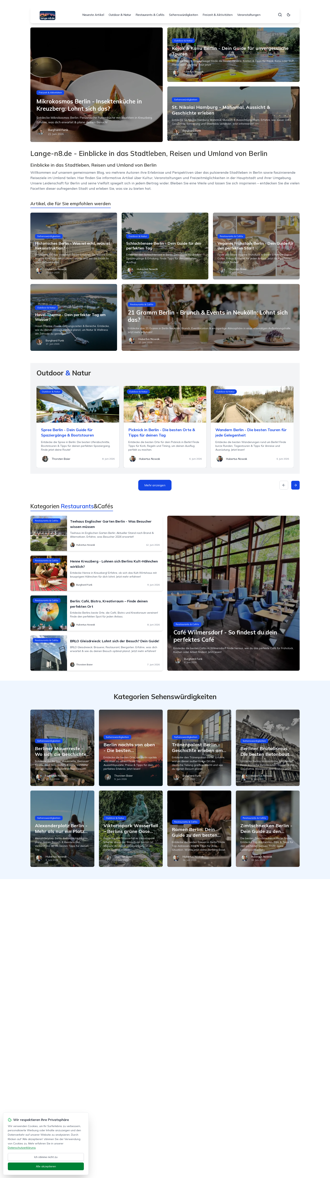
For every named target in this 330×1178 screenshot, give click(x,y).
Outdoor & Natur (120, 15)
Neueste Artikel (93, 15)
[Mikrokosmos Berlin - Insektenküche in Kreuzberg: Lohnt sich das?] (96, 84)
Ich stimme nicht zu (45, 1157)
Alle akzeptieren (46, 1166)
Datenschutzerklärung (22, 1147)
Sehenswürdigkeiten (183, 15)
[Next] (295, 485)
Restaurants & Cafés (150, 15)
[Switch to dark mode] (288, 14)
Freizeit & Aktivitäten (218, 15)
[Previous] (283, 485)
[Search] (280, 15)
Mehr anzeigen (154, 485)
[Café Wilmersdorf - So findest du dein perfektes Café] (233, 593)
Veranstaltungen (248, 15)
